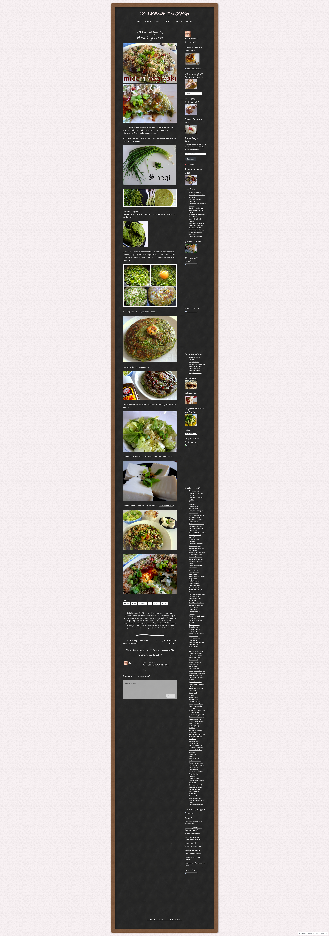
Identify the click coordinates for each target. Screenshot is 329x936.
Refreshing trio (193, 664)
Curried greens (193, 522)
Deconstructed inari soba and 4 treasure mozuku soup (196, 607)
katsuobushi (147, 622)
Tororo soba (192, 794)
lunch (155, 622)
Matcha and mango (194, 625)
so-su (171, 625)
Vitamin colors (193, 699)
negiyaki (173, 622)
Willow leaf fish (193, 697)
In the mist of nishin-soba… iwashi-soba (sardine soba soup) (197, 232)
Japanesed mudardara (195, 236)
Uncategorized (158, 617)
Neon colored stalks (195, 759)
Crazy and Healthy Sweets (193, 853)
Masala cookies (194, 791)
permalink (169, 627)
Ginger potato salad (195, 789)
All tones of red (193, 508)
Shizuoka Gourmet (194, 370)
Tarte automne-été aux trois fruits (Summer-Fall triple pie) (197, 535)
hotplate (170, 620)
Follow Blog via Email (192, 139)
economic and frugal (132, 615)
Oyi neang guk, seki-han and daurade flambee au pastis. (196, 750)
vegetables (150, 627)
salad (162, 625)
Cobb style (192, 690)
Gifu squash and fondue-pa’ (197, 544)
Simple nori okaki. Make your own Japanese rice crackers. (196, 210)
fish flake (140, 620)
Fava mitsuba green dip (196, 688)
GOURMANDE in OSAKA (164, 13)
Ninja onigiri (192, 754)
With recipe (169, 617)
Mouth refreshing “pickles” (197, 745)
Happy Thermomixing (195, 373)
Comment (171, 696)
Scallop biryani (193, 741)
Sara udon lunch (194, 627)
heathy (163, 620)
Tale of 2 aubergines (195, 662)
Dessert (148, 21)
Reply (144, 670)
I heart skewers (194, 644)
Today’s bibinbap (194, 491)
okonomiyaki (130, 625)
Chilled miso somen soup (196, 524)
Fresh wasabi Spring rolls (196, 715)
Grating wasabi (193, 743)
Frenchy (189, 21)
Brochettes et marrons (196, 519)
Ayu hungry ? (193, 666)
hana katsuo (155, 620)
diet (171, 612)
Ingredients (164, 615)
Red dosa (192, 728)
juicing (157, 214)
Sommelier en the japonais (197, 364)
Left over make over (195, 761)
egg (134, 620)
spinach (129, 627)
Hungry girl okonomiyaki (196, 721)
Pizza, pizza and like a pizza (193, 846)
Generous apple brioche (196, 502)
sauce (167, 625)
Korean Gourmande (190, 843)
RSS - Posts (190, 164)
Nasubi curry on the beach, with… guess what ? (136, 642)
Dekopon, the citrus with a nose (166, 642)
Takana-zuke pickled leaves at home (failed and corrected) (197, 195)
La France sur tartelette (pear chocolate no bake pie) (196, 774)
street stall (147, 617)
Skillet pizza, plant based (196, 805)
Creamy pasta (193, 693)
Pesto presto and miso (196, 704)
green (147, 620)
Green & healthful (162, 21)
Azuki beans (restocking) (196, 223)
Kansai (140, 622)
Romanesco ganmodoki (196, 526)
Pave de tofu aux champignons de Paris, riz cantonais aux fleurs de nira (197, 671)
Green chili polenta (194, 778)
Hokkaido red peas (194, 546)
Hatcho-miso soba (194, 618)
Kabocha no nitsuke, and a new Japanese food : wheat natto (197, 737)
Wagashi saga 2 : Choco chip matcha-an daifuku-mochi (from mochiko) (196, 653)
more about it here (166, 506)
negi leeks (165, 622)
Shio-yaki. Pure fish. (195, 798)
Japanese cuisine (130, 622)
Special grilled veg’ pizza (196, 603)
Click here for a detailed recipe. (146, 133)
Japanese (178, 21)
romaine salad (153, 625)
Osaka (138, 625)
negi (159, 622)
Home (139, 21)
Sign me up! (190, 159)
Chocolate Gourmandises (192, 850)
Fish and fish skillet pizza (197, 616)
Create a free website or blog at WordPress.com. (164, 919)
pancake (144, 625)
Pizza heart (192, 695)
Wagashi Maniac (194, 362)
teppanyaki (137, 627)
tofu (143, 627)
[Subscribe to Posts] (185, 164)
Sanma (191, 756)
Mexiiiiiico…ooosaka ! (195, 592)
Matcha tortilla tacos (195, 796)
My (148, 612)
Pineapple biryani (194, 701)
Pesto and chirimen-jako (196, 642)
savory (139, 617)
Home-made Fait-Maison (150, 615)
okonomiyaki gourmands (192, 834)
